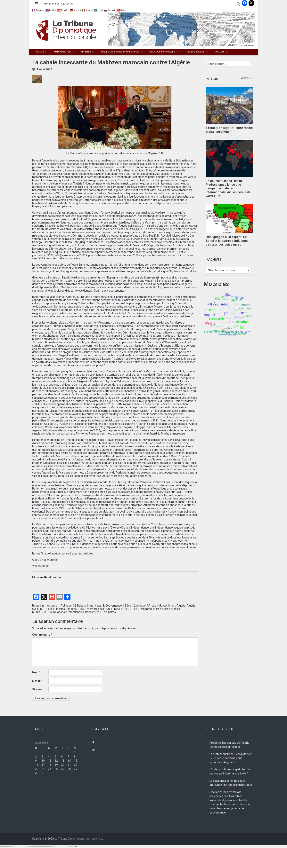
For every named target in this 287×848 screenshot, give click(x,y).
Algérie (181, 605)
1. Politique (65, 605)
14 (69, 760)
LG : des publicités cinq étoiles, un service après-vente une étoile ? (229, 771)
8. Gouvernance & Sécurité (119, 605)
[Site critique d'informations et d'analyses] (181, 29)
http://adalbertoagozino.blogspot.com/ (130, 427)
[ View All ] (246, 78)
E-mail (37, 680)
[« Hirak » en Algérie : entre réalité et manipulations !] (229, 105)
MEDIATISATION (62, 51)
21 (69, 764)
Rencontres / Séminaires (100, 612)
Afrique (141, 605)
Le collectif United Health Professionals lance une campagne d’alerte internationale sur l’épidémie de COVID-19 (228, 188)
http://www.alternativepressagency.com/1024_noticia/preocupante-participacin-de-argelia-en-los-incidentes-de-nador (116, 430)
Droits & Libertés (55, 608)
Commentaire (42, 634)
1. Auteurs (50, 605)
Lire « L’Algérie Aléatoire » (163, 51)
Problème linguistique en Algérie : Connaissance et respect (229, 744)
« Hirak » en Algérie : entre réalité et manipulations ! (229, 129)
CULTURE (219, 51)
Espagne (71, 608)
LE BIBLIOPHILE (130, 608)
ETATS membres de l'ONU (94, 608)
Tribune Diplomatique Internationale (120, 51)
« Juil (38, 781)
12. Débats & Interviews (87, 605)
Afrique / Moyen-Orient (161, 605)
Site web (37, 689)
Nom (36, 672)
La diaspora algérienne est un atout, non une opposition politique (230, 782)
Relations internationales (68, 612)
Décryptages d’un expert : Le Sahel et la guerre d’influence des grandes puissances (227, 240)
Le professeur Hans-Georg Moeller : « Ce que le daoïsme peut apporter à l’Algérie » (230, 758)
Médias (175, 608)
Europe (115, 608)
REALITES (86, 51)
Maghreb (146, 608)
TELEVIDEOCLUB (196, 51)
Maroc (157, 608)
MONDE (40, 51)
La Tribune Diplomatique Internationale (78, 838)
